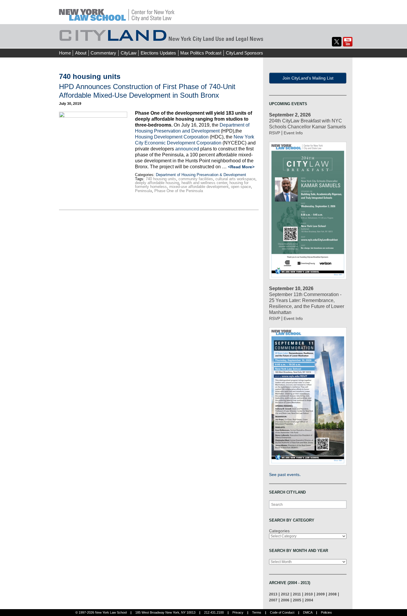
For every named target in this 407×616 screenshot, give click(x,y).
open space (241, 186)
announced (187, 148)
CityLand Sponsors (244, 52)
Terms (256, 612)
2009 (320, 594)
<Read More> (241, 166)
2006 (285, 600)
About (80, 52)
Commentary (103, 52)
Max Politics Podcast (200, 52)
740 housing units (161, 179)
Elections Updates (158, 52)
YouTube (347, 41)
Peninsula (143, 191)
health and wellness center (204, 183)
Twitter (336, 41)
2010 (309, 594)
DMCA (307, 612)
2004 (309, 600)
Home (65, 52)
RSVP (274, 132)
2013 (273, 594)
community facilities (195, 179)
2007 (273, 600)
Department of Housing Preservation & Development (201, 174)
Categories (279, 531)
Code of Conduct (282, 612)
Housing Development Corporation (172, 136)
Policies (326, 612)
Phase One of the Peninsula (178, 191)
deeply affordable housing (157, 183)
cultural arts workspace (235, 179)
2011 (297, 594)
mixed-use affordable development (199, 186)
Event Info (293, 132)
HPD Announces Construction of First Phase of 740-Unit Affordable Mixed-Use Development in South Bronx (147, 91)
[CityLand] (116, 11)
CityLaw (128, 52)
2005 (297, 600)
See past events (284, 474)
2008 (332, 594)
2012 (285, 594)
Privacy (237, 612)
